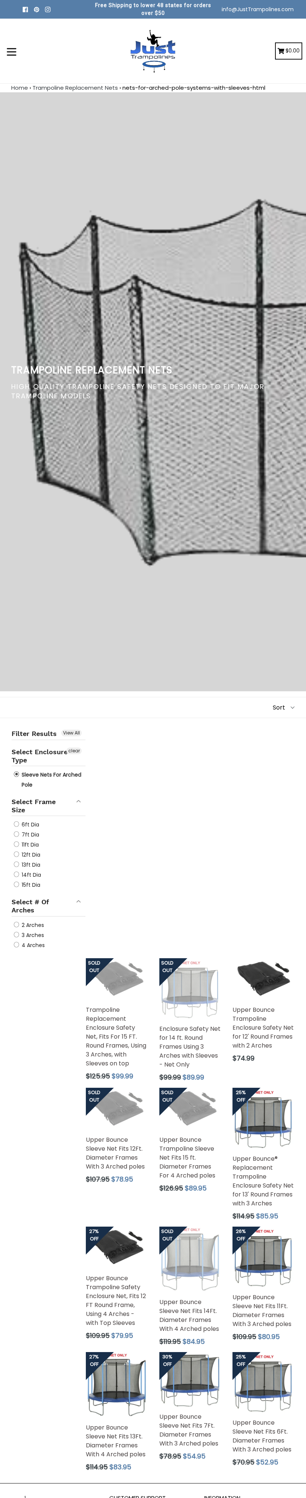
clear (74, 751)
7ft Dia (29, 834)
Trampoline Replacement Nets (75, 88)
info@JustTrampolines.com (258, 9)
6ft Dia (29, 824)
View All (71, 733)
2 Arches (32, 925)
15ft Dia (30, 885)
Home (19, 88)
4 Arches (32, 945)
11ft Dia (29, 844)
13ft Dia (30, 864)
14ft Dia (30, 875)
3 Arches (32, 935)
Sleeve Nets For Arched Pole (50, 779)
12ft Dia (30, 854)
